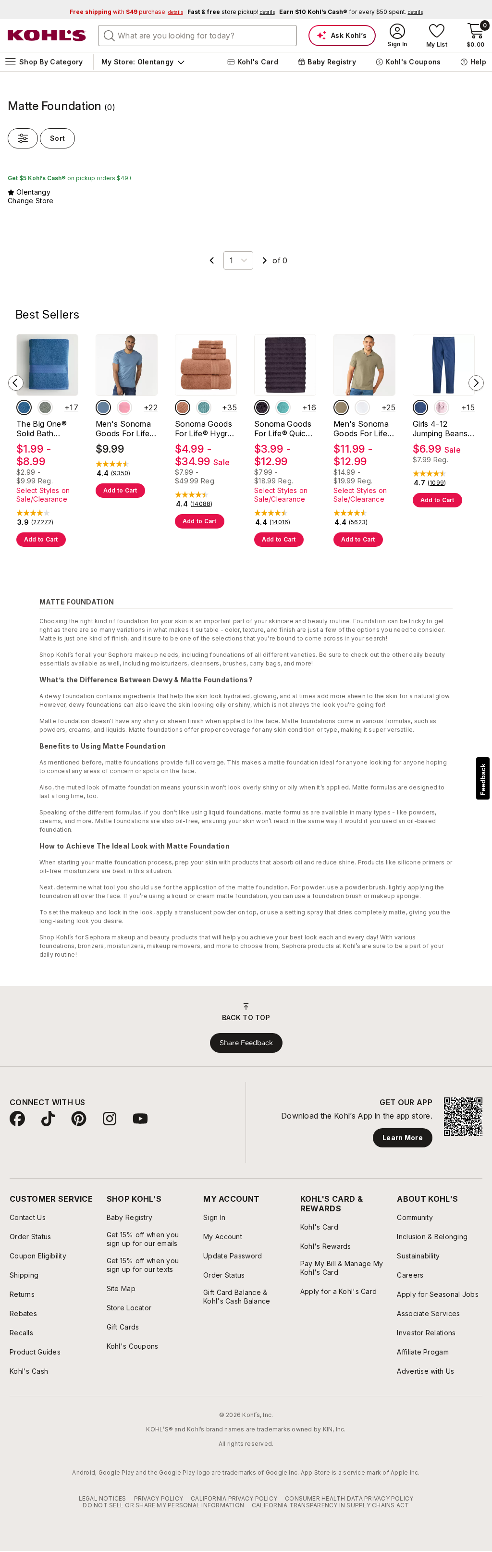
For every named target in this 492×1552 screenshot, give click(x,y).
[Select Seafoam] (283, 407)
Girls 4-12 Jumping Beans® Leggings (443, 428)
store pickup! (231, 11)
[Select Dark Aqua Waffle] (203, 407)
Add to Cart (41, 539)
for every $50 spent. (351, 11)
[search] (109, 35)
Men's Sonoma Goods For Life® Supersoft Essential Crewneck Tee (125, 428)
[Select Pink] (124, 407)
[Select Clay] (182, 407)
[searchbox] (197, 35)
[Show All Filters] (23, 138)
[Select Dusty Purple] (262, 407)
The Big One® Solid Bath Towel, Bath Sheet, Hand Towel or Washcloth (41, 428)
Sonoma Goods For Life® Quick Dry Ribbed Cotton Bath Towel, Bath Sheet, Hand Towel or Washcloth (282, 428)
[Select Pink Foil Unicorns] (441, 407)
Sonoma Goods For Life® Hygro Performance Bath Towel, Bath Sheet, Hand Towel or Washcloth (204, 428)
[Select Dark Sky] (103, 407)
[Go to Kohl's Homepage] (47, 35)
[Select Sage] (45, 407)
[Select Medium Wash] (420, 407)
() (42, 522)
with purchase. (126, 11)
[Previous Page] (212, 260)
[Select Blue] (24, 407)
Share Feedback (246, 1043)
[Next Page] (264, 260)
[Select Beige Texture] (341, 407)
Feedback (483, 780)
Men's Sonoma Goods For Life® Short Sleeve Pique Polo (363, 428)
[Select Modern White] (362, 407)
